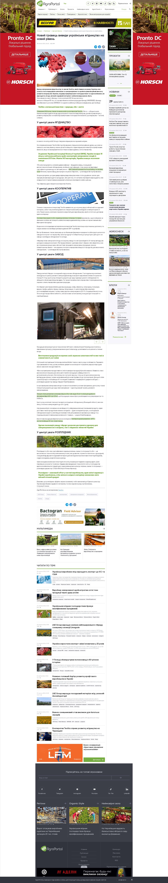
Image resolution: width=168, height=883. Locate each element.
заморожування (91, 704)
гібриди (84, 635)
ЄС (85, 584)
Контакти (116, 857)
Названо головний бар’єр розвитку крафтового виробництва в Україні (74, 677)
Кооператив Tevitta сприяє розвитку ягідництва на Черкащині (76, 729)
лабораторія (61, 704)
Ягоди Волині (56, 619)
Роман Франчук (51, 494)
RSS (116, 860)
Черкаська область (64, 706)
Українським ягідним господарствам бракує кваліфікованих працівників (72, 607)
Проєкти (71, 9)
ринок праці (60, 617)
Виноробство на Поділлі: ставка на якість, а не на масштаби (118, 251)
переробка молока (69, 670)
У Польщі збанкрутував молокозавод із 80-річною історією (75, 661)
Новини (84, 849)
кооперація (72, 685)
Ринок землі (61, 14)
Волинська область (78, 617)
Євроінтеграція (43, 14)
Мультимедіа (109, 9)
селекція (89, 635)
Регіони (52, 14)
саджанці (98, 704)
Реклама (116, 853)
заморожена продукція (77, 494)
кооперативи (63, 494)
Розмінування (71, 14)
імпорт (66, 650)
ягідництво (73, 584)
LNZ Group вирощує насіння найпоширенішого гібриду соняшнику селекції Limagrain (77, 626)
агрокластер (98, 685)
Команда (116, 849)
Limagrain (101, 635)
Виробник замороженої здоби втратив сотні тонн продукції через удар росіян (75, 591)
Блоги (62, 9)
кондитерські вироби (69, 599)
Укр (65, 3)
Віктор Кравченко (92, 494)
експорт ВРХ (60, 650)
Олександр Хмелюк (70, 704)
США (54, 584)
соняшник (78, 635)
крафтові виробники (80, 685)
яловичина (82, 650)
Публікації (47, 31)
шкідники (82, 721)
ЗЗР (73, 721)
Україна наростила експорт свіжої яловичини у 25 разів (78, 644)
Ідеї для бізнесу (57, 31)
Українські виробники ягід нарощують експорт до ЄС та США (78, 573)
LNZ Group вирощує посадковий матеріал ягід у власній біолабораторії (78, 694)
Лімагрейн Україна (70, 635)
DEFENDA (69, 721)
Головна (39, 31)
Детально (97, 760)
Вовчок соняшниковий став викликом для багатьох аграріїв (75, 713)
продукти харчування (80, 599)
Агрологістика (82, 14)
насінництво (95, 635)
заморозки (61, 739)
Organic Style (96, 617)
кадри (71, 617)
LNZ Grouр (41, 494)
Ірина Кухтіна (80, 584)
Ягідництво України (65, 584)
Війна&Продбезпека (91, 599)
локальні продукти (64, 685)
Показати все (118, 337)
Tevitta (40, 498)
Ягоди (47, 498)
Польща (62, 670)
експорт (58, 584)
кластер (55, 687)
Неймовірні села (83, 9)
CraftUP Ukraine (90, 685)
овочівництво (56, 706)
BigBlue (54, 617)
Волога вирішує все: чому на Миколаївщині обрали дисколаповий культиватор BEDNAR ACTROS (119, 272)
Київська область (88, 617)
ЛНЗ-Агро (55, 635)
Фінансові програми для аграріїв (100, 14)
